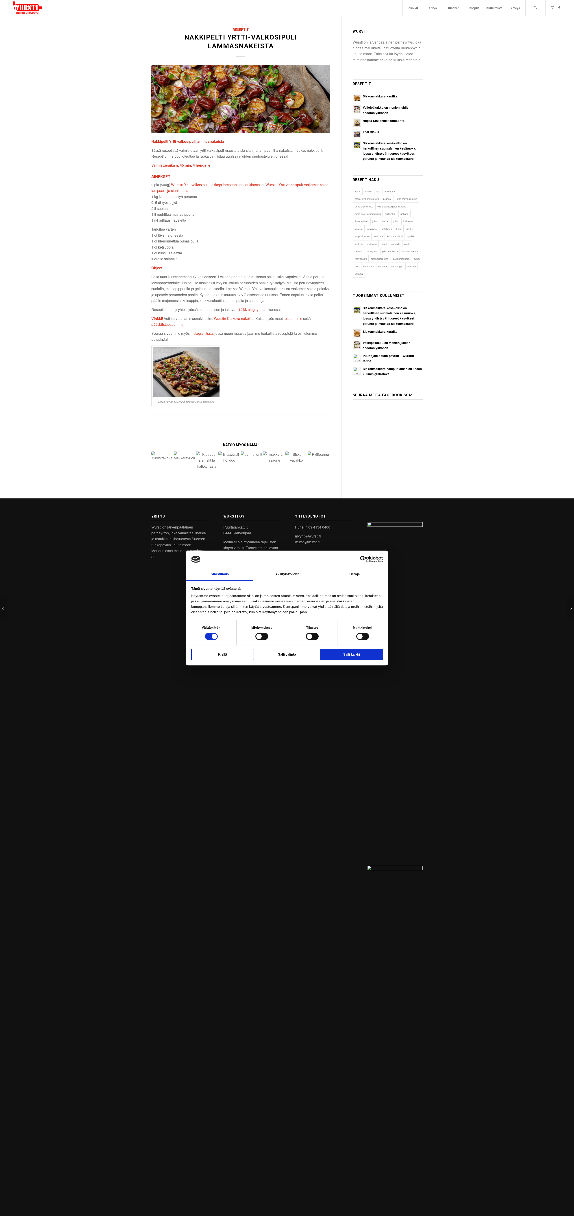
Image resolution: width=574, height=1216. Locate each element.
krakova (378, 236)
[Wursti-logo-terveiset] (27, 8)
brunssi (387, 198)
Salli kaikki (351, 654)
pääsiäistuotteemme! (168, 324)
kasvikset (372, 229)
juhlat (396, 221)
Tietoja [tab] (354, 574)
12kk (357, 191)
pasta (407, 244)
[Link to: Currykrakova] (162, 462)
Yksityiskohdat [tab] (287, 574)
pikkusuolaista (390, 251)
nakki (384, 244)
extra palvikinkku (364, 206)
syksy (417, 258)
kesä (399, 229)
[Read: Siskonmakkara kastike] (357, 98)
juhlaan (385, 221)
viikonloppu (397, 266)
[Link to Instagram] (552, 7)
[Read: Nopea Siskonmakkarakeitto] (357, 123)
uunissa (382, 266)
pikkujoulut (372, 251)
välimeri (411, 266)
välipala (359, 273)
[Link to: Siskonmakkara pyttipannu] (318, 462)
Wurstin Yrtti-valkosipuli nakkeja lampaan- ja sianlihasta (215, 184)
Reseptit (241, 30)
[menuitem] (412, 8)
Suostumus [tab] (220, 574)
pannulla (395, 244)
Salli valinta (287, 654)
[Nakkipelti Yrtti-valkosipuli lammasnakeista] (240, 99)
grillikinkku (390, 214)
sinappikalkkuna (379, 258)
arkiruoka (390, 191)
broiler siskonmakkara (367, 198)
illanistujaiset (361, 221)
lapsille (410, 236)
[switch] (261, 636)
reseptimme (293, 318)
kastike (359, 229)
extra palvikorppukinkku (368, 214)
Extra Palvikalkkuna (406, 198)
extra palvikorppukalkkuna (391, 206)
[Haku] (535, 8)
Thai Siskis (371, 132)
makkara (372, 244)
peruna (358, 251)
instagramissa (202, 333)
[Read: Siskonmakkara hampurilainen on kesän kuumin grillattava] (357, 371)
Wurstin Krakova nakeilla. (234, 318)
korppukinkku (362, 236)
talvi (357, 266)
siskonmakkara (401, 258)
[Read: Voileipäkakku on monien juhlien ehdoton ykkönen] (357, 109)
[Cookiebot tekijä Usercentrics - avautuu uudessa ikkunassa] (363, 559)
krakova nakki (394, 236)
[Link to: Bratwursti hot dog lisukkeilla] (229, 462)
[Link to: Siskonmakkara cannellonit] (252, 462)
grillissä (404, 214)
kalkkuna (408, 221)
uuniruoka (368, 266)
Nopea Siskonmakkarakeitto (383, 121)
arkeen (368, 191)
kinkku (409, 229)
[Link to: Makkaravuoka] (185, 462)
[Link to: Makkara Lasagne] (274, 462)
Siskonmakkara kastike (380, 96)
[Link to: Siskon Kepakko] (296, 462)
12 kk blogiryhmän (252, 309)
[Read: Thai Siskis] (357, 134)
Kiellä (222, 654)
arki (378, 191)
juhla (374, 221)
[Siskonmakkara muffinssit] (570, 608)
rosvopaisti (361, 258)
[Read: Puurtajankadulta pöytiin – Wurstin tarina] (357, 358)
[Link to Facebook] (559, 7)
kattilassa (387, 229)
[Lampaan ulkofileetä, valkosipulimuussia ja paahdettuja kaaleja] (3, 608)
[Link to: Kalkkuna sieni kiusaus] (207, 462)
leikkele (359, 244)
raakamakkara (410, 251)
